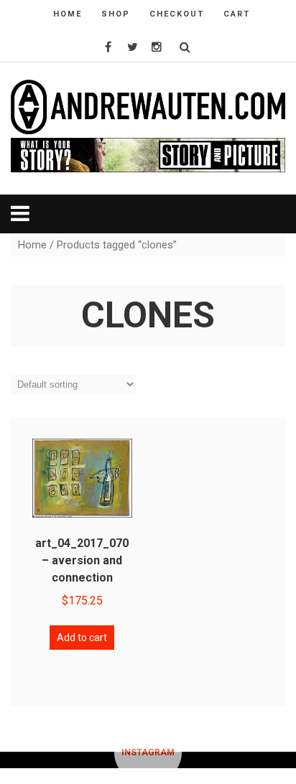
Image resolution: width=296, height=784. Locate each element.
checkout (176, 14)
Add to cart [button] (82, 637)
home (67, 14)
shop (115, 14)
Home (32, 244)
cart (236, 14)
